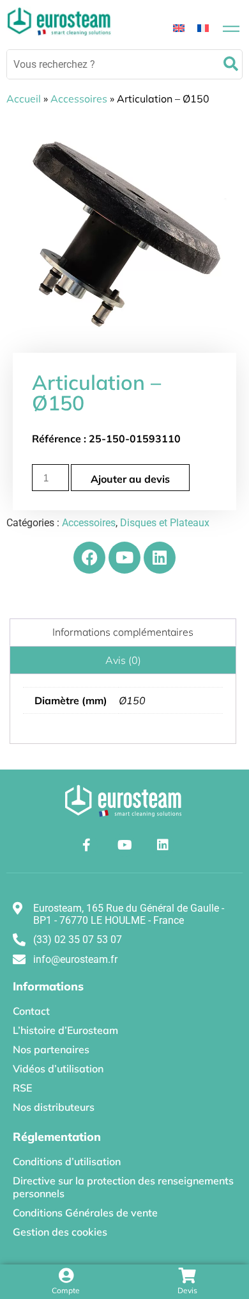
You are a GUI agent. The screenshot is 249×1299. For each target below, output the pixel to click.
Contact (31, 1011)
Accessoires (78, 98)
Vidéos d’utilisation (58, 1068)
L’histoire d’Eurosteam (65, 1030)
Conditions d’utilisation (67, 1161)
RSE (22, 1087)
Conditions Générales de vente (85, 1212)
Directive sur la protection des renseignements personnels (123, 1187)
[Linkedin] (160, 558)
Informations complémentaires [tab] (122, 631)
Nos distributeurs (53, 1107)
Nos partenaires (51, 1049)
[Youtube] (124, 558)
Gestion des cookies (60, 1231)
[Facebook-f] (86, 845)
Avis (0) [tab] (123, 660)
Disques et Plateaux (164, 523)
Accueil (23, 98)
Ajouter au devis (130, 478)
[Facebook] (89, 558)
